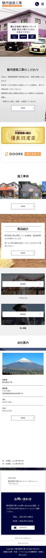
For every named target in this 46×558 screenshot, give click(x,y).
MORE (23, 108)
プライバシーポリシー (23, 538)
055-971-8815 (7, 402)
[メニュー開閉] (42, 4)
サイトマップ (23, 543)
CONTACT (23, 527)
